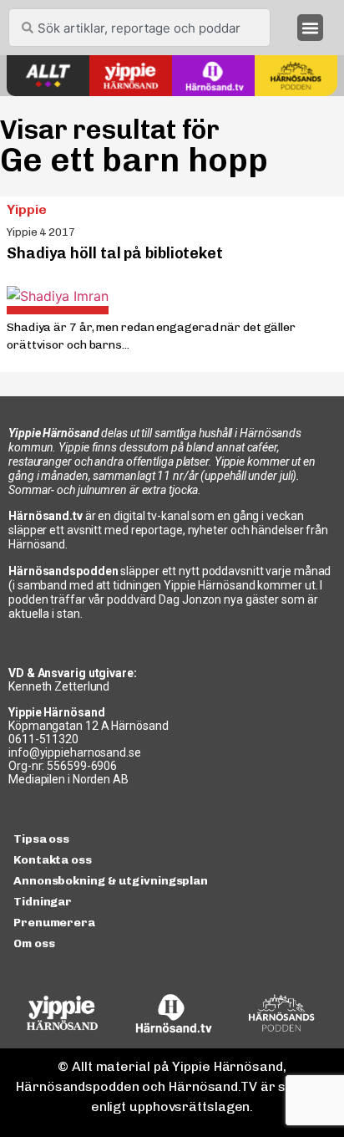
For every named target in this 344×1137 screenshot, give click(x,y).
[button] (310, 27)
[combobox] (139, 27)
